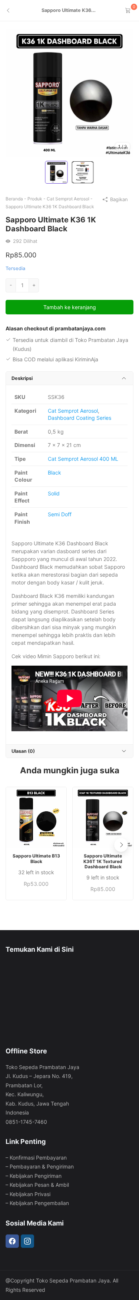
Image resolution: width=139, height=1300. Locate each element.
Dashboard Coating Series (79, 418)
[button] (121, 845)
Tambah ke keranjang (69, 307)
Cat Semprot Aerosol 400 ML (83, 459)
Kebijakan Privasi (30, 1194)
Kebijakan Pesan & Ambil (39, 1185)
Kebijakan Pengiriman (36, 1176)
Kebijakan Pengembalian (39, 1203)
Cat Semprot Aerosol (68, 199)
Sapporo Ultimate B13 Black (36, 858)
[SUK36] (69, 92)
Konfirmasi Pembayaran (38, 1157)
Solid (54, 493)
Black (54, 472)
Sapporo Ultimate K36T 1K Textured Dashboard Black (102, 861)
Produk (34, 199)
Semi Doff (60, 514)
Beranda (14, 199)
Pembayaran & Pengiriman (42, 1166)
